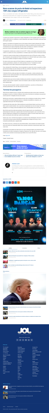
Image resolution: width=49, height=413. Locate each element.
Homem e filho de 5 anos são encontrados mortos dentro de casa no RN (21, 251)
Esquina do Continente (7, 364)
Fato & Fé (19, 366)
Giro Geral (34, 348)
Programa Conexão (6, 371)
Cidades (4, 356)
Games (19, 370)
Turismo (34, 372)
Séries (19, 376)
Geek (19, 367)
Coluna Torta (5, 361)
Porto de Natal (13, 141)
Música (4, 370)
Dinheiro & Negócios (21, 348)
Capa (4, 5)
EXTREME (19, 362)
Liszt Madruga (5, 352)
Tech (18, 379)
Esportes (19, 359)
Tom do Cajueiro (35, 370)
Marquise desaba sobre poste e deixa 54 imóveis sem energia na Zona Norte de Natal (24, 307)
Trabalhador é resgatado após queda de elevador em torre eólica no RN (22, 260)
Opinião (33, 353)
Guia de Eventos (6, 351)
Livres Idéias (35, 350)
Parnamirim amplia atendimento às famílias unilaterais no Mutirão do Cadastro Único (24, 316)
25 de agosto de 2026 (7, 303)
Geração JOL (35, 347)
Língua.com (20, 357)
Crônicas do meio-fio (7, 362)
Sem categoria (35, 367)
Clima (4, 359)
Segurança (7, 5)
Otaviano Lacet (13, 20)
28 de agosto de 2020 (21, 20)
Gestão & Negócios (21, 351)
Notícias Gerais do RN (36, 351)
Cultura (4, 366)
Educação (20, 356)
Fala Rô (33, 357)
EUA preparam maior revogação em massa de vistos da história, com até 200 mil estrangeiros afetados (23, 301)
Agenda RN (5, 348)
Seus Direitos (35, 369)
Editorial (19, 354)
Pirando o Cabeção (36, 355)
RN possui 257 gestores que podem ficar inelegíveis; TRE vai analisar (21, 255)
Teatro (4, 373)
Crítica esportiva (20, 361)
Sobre (4, 406)
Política (34, 356)
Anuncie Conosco (10, 406)
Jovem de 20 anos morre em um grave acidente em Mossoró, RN (20, 311)
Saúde (33, 361)
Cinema (4, 367)
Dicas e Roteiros (35, 373)
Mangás (19, 373)
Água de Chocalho (6, 355)
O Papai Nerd (20, 374)
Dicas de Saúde (35, 364)
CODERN (7, 141)
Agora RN (8, 135)
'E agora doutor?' (35, 362)
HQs (18, 371)
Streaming (19, 377)
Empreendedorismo (21, 349)
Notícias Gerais (20, 352)
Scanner (18, 141)
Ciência (4, 358)
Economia (20, 347)
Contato (16, 406)
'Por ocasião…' (6, 347)
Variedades (34, 375)
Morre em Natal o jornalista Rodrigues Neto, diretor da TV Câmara (20, 265)
